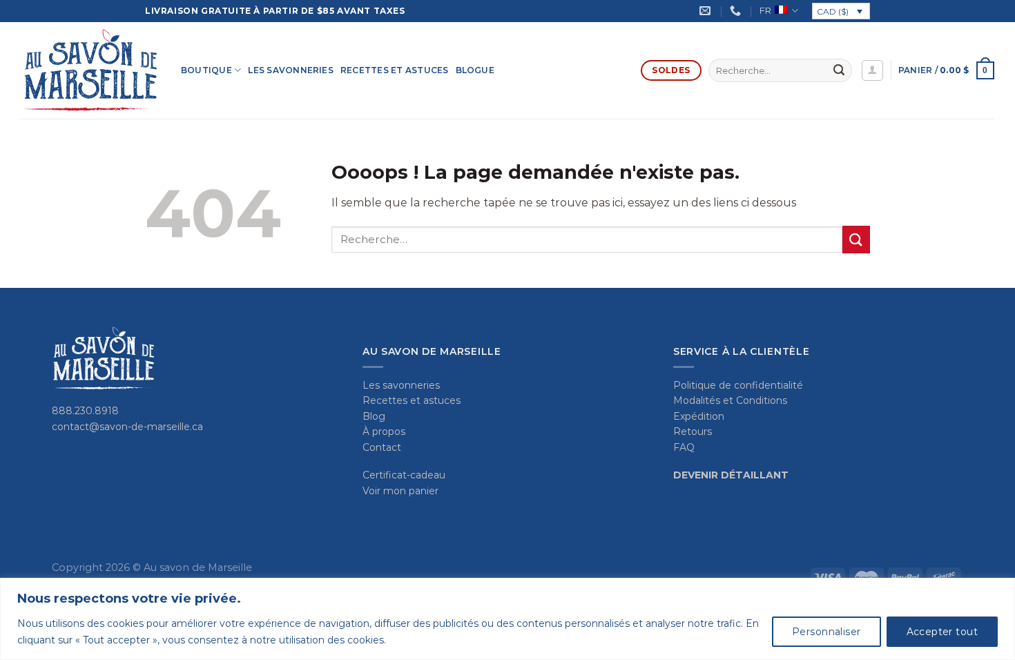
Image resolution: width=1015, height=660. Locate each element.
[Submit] (839, 70)
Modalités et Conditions (730, 400)
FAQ (684, 447)
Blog (373, 416)
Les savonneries (291, 70)
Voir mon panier (400, 491)
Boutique (206, 70)
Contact (381, 447)
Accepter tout (942, 631)
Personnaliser (826, 631)
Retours (692, 431)
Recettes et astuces (394, 70)
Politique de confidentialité (738, 385)
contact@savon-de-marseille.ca (127, 426)
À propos (383, 431)
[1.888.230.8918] (737, 11)
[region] (507, 619)
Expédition (698, 416)
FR (765, 11)
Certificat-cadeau (403, 475)
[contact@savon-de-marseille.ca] (706, 11)
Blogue (475, 70)
